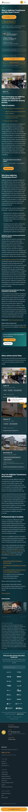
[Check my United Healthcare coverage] (9, 694)
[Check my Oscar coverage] (9, 676)
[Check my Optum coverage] (19, 676)
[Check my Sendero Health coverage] (9, 708)
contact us (12, 554)
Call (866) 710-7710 (10, 17)
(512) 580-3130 (5, 553)
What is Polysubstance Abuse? (16, 320)
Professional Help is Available (10, 121)
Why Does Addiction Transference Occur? (13, 108)
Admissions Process (6, 793)
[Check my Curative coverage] (9, 681)
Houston (4, 551)
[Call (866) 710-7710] (21, 2)
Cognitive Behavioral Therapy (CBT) (10, 259)
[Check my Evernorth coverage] (19, 672)
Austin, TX (4, 761)
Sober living (4, 780)
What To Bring (5, 797)
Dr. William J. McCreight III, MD (9, 38)
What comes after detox (7, 786)
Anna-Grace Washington (12, 34)
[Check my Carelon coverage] (19, 681)
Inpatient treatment (6, 776)
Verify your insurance (9, 21)
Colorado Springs (16, 551)
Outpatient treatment (6, 778)
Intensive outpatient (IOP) (7, 782)
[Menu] (25, 2)
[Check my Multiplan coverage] (9, 690)
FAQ (3, 795)
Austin (20, 549)
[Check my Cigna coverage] (19, 690)
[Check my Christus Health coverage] (9, 703)
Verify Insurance (8, 168)
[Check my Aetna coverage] (19, 699)
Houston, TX (4, 763)
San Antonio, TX (5, 765)
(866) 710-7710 (20, 714)
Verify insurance (7, 343)
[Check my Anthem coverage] (19, 685)
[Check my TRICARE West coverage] (19, 708)
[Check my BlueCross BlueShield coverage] (19, 694)
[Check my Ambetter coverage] (9, 685)
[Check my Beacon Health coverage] (9, 699)
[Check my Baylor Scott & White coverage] (19, 703)
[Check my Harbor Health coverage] (9, 672)
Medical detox (5, 774)
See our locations (6, 593)
